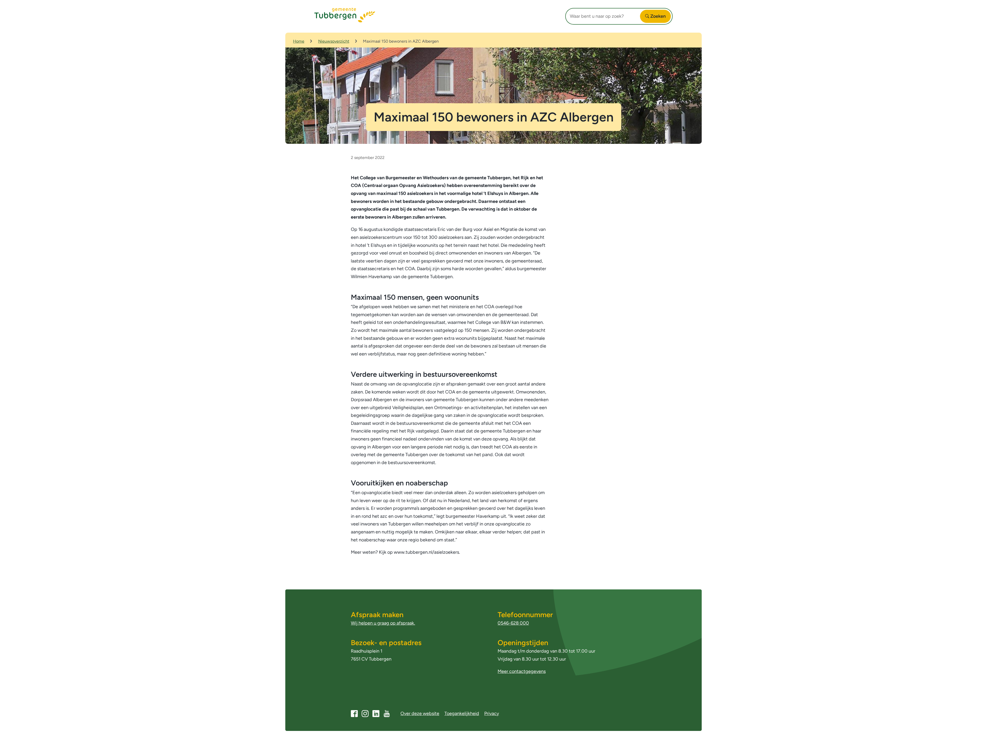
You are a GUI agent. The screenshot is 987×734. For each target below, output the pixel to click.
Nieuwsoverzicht (333, 41)
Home (298, 41)
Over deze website (419, 713)
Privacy (491, 713)
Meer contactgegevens (522, 671)
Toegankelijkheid (461, 713)
